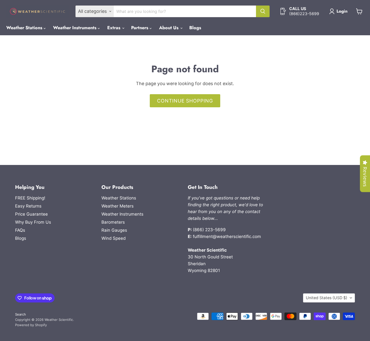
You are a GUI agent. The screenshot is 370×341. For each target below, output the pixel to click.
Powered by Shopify (31, 325)
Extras (114, 27)
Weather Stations (25, 27)
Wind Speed (113, 238)
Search (20, 314)
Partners (140, 27)
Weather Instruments (75, 27)
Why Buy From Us (33, 222)
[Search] (263, 11)
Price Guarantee (31, 214)
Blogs (195, 27)
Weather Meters (117, 206)
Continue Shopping (185, 101)
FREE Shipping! (30, 197)
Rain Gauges (114, 230)
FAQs (20, 230)
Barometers (113, 222)
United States (326, 297)
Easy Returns (28, 206)
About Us (169, 27)
